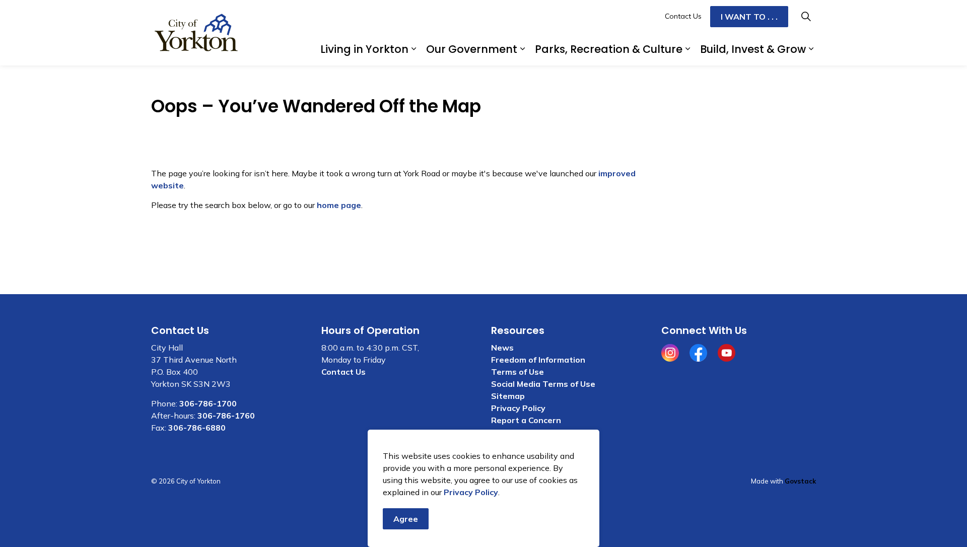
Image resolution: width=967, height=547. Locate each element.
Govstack (800, 481)
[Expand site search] (806, 16)
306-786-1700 (208, 403)
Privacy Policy (471, 492)
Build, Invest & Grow (753, 49)
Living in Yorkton (364, 49)
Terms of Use (517, 372)
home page (339, 205)
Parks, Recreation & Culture (608, 49)
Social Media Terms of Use (543, 384)
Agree (405, 519)
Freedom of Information (538, 360)
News (502, 348)
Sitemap (508, 396)
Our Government (471, 49)
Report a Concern (526, 420)
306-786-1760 (226, 416)
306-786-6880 (197, 428)
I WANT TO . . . (749, 17)
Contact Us (683, 16)
